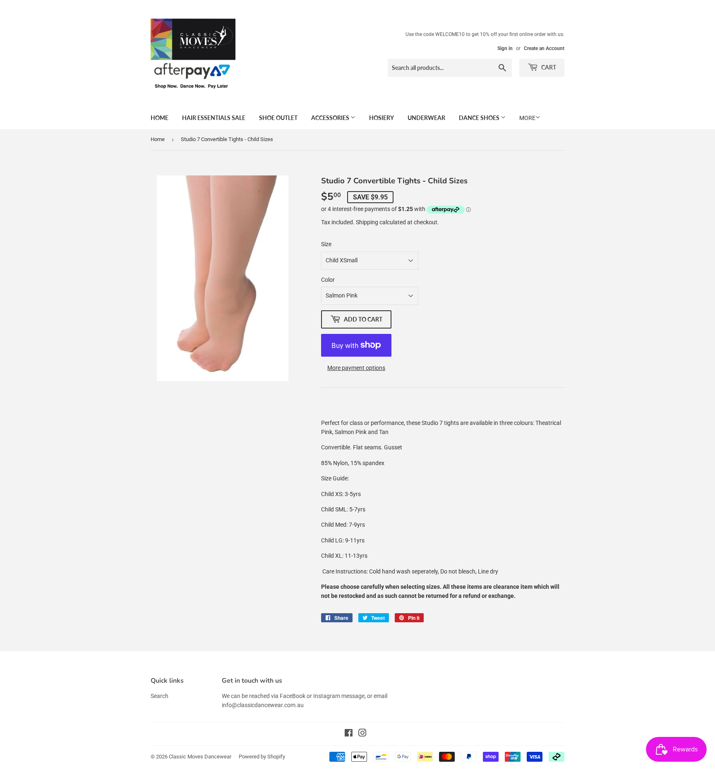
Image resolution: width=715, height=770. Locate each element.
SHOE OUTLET (278, 117)
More (527, 118)
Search (159, 696)
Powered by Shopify (262, 756)
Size (326, 244)
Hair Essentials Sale (213, 117)
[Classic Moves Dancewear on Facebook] (348, 734)
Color (328, 279)
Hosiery (381, 117)
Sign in (505, 48)
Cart (548, 67)
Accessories (330, 117)
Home (159, 117)
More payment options (356, 368)
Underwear (426, 117)
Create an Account (544, 48)
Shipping (367, 222)
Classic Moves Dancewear (200, 756)
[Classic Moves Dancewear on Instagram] (362, 734)
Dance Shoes (480, 117)
